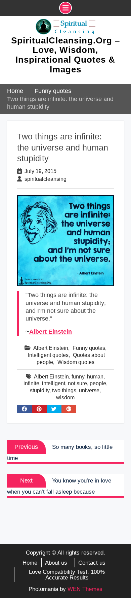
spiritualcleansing (46, 179)
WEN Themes (85, 589)
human (95, 376)
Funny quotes (89, 348)
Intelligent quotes (48, 355)
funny (78, 376)
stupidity (39, 390)
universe (89, 390)
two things (64, 390)
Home (30, 563)
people (98, 383)
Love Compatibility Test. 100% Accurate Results (67, 575)
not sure (77, 383)
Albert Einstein (50, 331)
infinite (31, 383)
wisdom (65, 397)
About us (56, 563)
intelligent (53, 383)
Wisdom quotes (75, 362)
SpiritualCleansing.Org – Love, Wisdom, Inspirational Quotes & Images (65, 54)
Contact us (91, 563)
